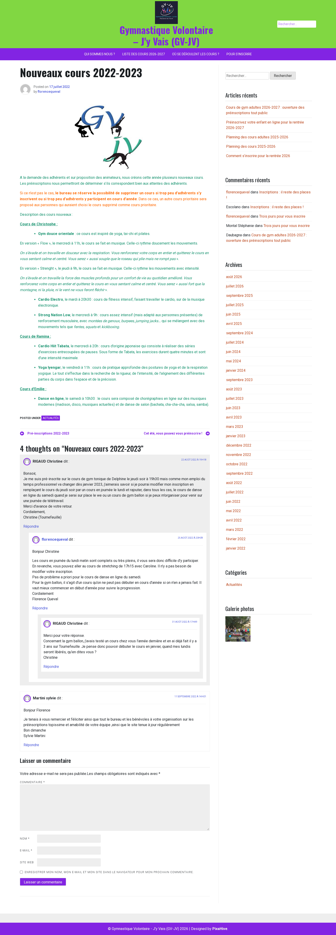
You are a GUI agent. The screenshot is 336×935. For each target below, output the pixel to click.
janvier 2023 (235, 436)
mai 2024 (233, 361)
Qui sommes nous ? (99, 54)
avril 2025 (234, 323)
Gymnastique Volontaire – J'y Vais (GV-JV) (166, 35)
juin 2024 (233, 352)
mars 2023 (234, 426)
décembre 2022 (238, 445)
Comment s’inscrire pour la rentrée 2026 (258, 156)
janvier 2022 (235, 548)
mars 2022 (234, 529)
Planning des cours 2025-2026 (250, 146)
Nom (24, 838)
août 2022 (234, 483)
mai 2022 (233, 511)
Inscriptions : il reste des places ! (277, 207)
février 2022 (236, 539)
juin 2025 (233, 314)
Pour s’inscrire (239, 54)
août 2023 (234, 389)
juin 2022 (233, 501)
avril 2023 (234, 417)
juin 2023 (233, 408)
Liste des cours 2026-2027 (143, 54)
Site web (27, 862)
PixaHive (219, 929)
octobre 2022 (237, 464)
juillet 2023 (235, 398)
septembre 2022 (239, 473)
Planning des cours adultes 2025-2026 (257, 137)
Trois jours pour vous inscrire (282, 216)
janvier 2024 (235, 370)
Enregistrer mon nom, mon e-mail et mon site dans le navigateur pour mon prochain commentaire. (109, 872)
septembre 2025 (239, 295)
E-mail (26, 850)
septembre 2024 (239, 333)
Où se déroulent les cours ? (195, 54)
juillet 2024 (235, 342)
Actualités (51, 418)
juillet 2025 (235, 305)
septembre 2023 (239, 380)
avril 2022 (234, 520)
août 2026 (234, 277)
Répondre (31, 526)
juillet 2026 (235, 286)
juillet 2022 (235, 492)
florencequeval (49, 91)
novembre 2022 (238, 455)
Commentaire (32, 782)
